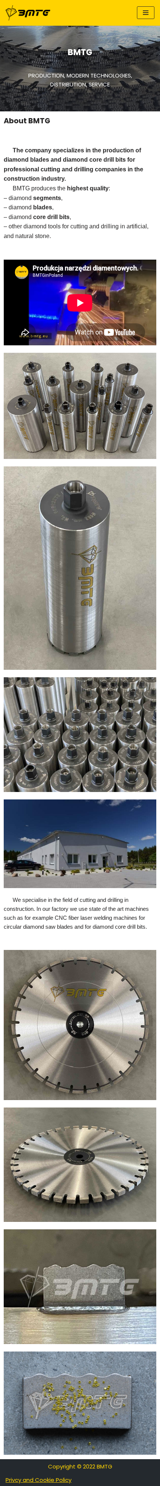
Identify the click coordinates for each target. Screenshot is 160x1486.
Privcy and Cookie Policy (38, 1480)
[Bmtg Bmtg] (28, 12)
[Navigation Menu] (145, 12)
